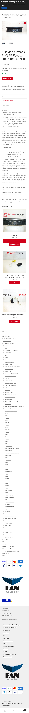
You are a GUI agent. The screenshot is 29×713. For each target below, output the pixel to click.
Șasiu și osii (6, 553)
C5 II (7, 483)
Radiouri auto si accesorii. (8, 88)
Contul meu (6, 633)
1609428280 (8, 89)
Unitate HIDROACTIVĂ (10, 530)
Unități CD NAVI (10, 502)
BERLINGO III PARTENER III (12, 453)
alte (6, 348)
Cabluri (6, 357)
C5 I (7, 481)
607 (7, 441)
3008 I (7, 418)
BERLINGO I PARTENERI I (12, 448)
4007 (7, 432)
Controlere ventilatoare (10, 376)
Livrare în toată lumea (8, 646)
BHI (5, 355)
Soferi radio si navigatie (12, 499)
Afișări (6, 345)
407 (7, 436)
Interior (5, 544)
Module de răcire (10, 495)
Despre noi (6, 638)
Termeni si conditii (7, 657)
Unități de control (9, 532)
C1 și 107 (8, 460)
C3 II (7, 467)
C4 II (7, 476)
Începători (7, 390)
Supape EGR (8, 525)
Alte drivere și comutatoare (11, 350)
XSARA (8, 504)
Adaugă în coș (7, 78)
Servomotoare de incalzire (11, 516)
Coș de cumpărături (22, 709)
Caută (14, 710)
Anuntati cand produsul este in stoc (14, 241)
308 (7, 427)
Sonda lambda (8, 520)
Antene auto (9, 446)
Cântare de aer (8, 359)
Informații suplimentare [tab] (7, 100)
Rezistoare (7, 511)
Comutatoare (8, 371)
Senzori (6, 513)
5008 (7, 439)
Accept (4, 7)
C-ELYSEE (10, 86)
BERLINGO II (9, 450)
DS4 (7, 492)
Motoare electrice (9, 399)
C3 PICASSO (9, 471)
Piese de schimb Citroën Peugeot (11, 625)
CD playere (9, 490)
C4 (7, 474)
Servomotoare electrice (10, 518)
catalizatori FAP (7, 341)
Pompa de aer (8, 404)
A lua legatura (6, 630)
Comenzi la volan (9, 369)
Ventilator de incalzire (10, 534)
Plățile (5, 651)
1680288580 (15, 89)
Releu (6, 509)
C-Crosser (8, 455)
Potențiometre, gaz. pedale (11, 408)
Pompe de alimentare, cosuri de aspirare (14, 406)
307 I (7, 422)
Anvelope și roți (7, 336)
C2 (7, 462)
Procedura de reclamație (9, 654)
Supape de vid (8, 523)
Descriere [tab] (4, 96)
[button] (25, 23)
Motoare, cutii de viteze (8, 546)
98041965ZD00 (21, 89)
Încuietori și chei (9, 392)
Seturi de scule (6, 555)
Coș (4, 635)
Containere (5, 539)
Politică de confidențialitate (10, 627)
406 (7, 434)
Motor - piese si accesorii (9, 548)
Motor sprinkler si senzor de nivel (13, 401)
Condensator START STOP (11, 373)
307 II (7, 425)
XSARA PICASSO (10, 506)
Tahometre (7, 527)
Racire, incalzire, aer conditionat (11, 551)
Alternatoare (8, 352)
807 (7, 443)
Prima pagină (6, 14)
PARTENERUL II (10, 497)
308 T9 (8, 429)
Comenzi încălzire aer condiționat (13, 366)
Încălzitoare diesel (9, 387)
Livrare (5, 643)
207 (7, 415)
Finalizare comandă (8, 641)
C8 (7, 488)
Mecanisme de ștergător (10, 394)
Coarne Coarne (8, 364)
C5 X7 (7, 485)
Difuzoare (7, 378)
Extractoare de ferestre (10, 385)
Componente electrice (15, 14)
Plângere (5, 649)
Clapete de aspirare (9, 362)
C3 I (7, 464)
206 (7, 413)
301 (9, 15)
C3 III (7, 469)
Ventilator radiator (9, 537)
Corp (4, 541)
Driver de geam (8, 380)
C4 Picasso (9, 478)
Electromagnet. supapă (10, 383)
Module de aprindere (10, 397)
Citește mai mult (14, 244)
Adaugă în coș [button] (14, 283)
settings (3, 5)
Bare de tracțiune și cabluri (9, 338)
